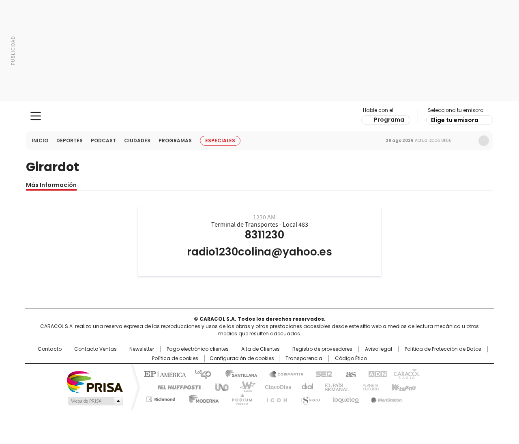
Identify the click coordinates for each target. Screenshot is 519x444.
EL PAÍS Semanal (334, 386)
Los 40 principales (199, 373)
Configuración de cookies (242, 358)
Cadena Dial (305, 386)
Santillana (237, 373)
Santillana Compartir (282, 373)
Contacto (50, 349)
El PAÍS (164, 373)
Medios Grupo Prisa (95, 401)
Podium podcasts (239, 397)
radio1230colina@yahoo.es (259, 252)
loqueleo (345, 397)
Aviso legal (378, 349)
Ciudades (137, 140)
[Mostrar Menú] (35, 116)
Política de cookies (175, 358)
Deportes (69, 140)
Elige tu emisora (454, 120)
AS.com (349, 373)
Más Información (51, 185)
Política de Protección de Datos (443, 349)
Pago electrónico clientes (198, 349)
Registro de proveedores (322, 349)
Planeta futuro (369, 386)
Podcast (103, 140)
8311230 (264, 234)
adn (376, 373)
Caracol (406, 373)
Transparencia (303, 358)
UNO (219, 386)
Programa (389, 120)
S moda (309, 397)
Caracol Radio (260, 116)
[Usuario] (483, 140)
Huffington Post (176, 386)
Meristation (385, 397)
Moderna (201, 397)
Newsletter (466, 140)
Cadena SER (321, 373)
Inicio (40, 140)
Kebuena (402, 386)
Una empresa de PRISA (95, 381)
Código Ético (351, 358)
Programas (175, 140)
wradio (244, 386)
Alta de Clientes (260, 349)
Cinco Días (275, 386)
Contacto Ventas (95, 349)
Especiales (220, 140)
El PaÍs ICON (274, 397)
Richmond (161, 397)
